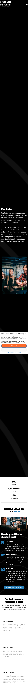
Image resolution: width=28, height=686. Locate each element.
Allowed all (14, 346)
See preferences (14, 350)
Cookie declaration (10, 352)
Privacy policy (18, 352)
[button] (14, 523)
